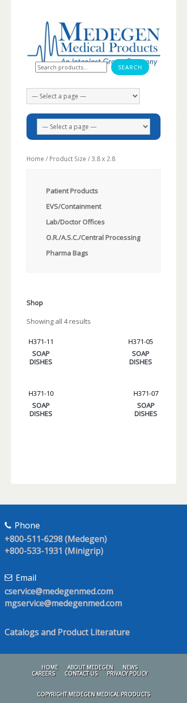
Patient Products (72, 190)
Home (35, 158)
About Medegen (90, 667)
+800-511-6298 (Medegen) (56, 538)
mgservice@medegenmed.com (63, 603)
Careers (43, 673)
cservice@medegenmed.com (59, 591)
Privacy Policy (127, 673)
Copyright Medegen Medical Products (93, 694)
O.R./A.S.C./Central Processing (93, 237)
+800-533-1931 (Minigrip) (54, 550)
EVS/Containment (73, 206)
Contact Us (81, 673)
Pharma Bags (67, 252)
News (130, 667)
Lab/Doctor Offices (75, 221)
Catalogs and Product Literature (67, 632)
